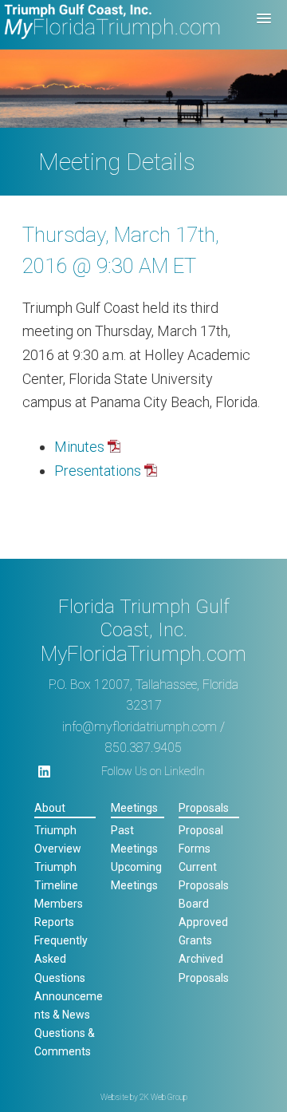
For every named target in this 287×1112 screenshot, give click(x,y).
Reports (54, 922)
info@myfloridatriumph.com (139, 726)
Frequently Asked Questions (61, 958)
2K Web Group (163, 1097)
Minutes (79, 446)
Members (58, 903)
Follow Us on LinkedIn (153, 771)
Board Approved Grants (203, 922)
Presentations (97, 470)
